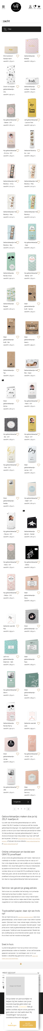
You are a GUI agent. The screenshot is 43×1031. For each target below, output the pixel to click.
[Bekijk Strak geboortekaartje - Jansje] (11, 742)
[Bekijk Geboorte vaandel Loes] (32, 711)
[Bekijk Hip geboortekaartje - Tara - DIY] (11, 453)
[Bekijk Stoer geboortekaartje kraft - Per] (11, 325)
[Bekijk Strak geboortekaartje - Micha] (11, 389)
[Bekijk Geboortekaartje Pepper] (11, 291)
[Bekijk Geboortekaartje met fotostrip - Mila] (32, 169)
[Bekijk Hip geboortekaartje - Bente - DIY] (32, 261)
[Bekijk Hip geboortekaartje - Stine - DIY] (11, 550)
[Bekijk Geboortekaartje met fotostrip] (32, 199)
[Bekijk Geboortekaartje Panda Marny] (11, 711)
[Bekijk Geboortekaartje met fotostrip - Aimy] (11, 169)
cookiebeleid (23, 1007)
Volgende (17, 802)
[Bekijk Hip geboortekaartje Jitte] (11, 775)
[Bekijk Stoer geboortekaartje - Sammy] (32, 775)
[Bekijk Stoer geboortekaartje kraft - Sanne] (32, 291)
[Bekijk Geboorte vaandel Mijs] (11, 614)
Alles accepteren (28, 1024)
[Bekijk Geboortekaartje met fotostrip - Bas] (11, 230)
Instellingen (12, 1025)
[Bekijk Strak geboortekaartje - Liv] (32, 614)
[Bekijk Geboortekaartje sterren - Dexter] (32, 519)
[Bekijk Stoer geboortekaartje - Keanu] (32, 325)
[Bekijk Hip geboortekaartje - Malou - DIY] (11, 580)
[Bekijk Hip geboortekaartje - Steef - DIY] (32, 486)
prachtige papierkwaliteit (25, 917)
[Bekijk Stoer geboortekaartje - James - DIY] (32, 453)
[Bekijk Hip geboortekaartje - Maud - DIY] (32, 422)
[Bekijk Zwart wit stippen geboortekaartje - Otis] (11, 74)
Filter (9, 29)
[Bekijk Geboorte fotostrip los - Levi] (32, 138)
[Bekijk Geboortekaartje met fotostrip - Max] (11, 199)
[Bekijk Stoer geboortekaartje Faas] (32, 644)
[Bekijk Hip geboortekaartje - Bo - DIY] (11, 422)
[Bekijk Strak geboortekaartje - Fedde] (11, 486)
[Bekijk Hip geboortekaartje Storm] (11, 678)
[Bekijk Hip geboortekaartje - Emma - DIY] (11, 138)
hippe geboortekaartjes (33, 841)
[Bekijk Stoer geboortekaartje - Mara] (32, 580)
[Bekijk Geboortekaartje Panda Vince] (11, 261)
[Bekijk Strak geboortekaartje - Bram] (32, 678)
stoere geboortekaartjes (10, 844)
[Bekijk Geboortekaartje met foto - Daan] (32, 358)
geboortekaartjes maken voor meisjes (29, 838)
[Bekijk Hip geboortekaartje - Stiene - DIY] (11, 108)
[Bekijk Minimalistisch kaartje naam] (11, 44)
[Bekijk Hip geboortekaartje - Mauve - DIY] (11, 519)
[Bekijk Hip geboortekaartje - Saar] (32, 230)
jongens (4, 841)
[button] (30, 7)
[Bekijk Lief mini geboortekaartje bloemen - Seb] (11, 644)
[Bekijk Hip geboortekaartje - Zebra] (32, 550)
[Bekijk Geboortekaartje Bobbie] (32, 44)
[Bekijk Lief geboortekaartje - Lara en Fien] (32, 108)
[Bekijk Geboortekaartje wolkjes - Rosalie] (32, 74)
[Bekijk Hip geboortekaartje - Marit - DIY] (32, 389)
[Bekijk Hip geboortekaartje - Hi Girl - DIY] (32, 742)
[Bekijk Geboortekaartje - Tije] (11, 358)
